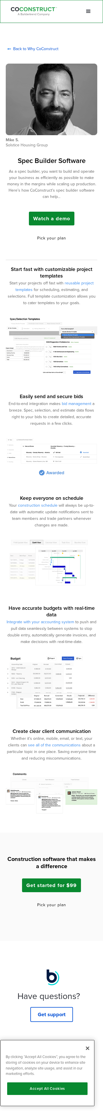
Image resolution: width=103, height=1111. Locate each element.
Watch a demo (51, 218)
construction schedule (38, 505)
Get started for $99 (51, 885)
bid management (76, 404)
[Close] (87, 1048)
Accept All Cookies (47, 1088)
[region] (47, 1073)
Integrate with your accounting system (40, 622)
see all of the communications (54, 745)
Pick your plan (51, 238)
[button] (88, 11)
